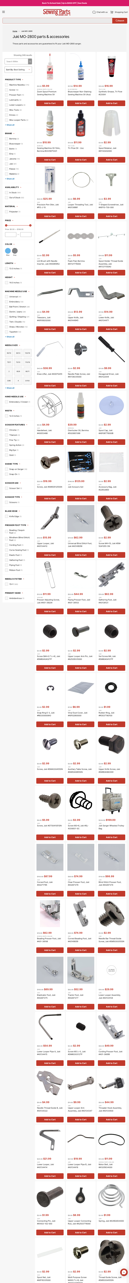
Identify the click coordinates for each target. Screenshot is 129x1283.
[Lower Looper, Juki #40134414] (50, 1152)
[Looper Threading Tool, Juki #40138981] (81, 192)
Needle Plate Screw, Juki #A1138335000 (79, 375)
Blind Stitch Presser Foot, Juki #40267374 (110, 883)
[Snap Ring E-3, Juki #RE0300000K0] (50, 701)
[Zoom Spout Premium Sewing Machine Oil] (50, 79)
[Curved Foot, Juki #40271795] (50, 870)
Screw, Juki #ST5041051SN (49, 825)
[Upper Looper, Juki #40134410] (50, 531)
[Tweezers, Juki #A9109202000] (50, 305)
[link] (17, 84)
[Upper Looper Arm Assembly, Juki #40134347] (81, 1096)
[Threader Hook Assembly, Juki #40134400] (111, 1096)
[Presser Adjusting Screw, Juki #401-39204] (50, 588)
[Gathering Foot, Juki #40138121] (111, 588)
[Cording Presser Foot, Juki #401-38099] (111, 1039)
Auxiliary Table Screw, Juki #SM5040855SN (80, 770)
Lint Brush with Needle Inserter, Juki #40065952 (48, 262)
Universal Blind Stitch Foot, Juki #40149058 (80, 544)
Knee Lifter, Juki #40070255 (49, 374)
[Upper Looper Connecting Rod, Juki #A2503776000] (81, 1209)
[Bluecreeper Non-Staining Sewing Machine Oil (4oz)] (81, 79)
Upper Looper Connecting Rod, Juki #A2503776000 (79, 1222)
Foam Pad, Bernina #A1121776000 (76, 262)
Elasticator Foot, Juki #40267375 (46, 996)
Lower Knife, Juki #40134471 (106, 319)
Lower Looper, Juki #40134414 (45, 1165)
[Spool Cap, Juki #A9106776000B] (111, 418)
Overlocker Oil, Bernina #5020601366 (78, 431)
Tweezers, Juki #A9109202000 (44, 319)
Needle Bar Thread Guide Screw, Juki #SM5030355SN (111, 940)
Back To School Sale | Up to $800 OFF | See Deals (64, 3)
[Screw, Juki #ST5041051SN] (50, 813)
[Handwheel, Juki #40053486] (50, 418)
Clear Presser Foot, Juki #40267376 (78, 883)
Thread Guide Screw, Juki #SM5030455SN (110, 1278)
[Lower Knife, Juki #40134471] (111, 305)
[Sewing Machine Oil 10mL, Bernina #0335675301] (50, 136)
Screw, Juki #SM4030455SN (50, 769)
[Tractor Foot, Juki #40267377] (81, 983)
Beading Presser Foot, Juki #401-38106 (49, 940)
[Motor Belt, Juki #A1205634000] (111, 1152)
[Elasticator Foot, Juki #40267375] (50, 983)
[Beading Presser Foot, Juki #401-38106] (50, 926)
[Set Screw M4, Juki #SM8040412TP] (111, 644)
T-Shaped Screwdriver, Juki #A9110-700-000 (111, 206)
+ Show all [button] (9, 125)
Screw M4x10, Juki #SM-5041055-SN (110, 544)
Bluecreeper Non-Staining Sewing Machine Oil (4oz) (79, 93)
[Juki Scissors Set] (81, 475)
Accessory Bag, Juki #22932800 (108, 488)
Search (121, 21)
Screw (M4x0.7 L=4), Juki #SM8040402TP (48, 657)
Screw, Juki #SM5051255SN (49, 487)
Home (15, 31)
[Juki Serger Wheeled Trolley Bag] (111, 813)
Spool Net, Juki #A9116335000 (44, 1278)
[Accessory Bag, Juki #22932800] (111, 475)
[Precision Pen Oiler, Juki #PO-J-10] (50, 192)
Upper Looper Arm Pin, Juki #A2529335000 (80, 657)
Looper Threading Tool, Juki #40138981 (80, 206)
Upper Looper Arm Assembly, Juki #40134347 (80, 1109)
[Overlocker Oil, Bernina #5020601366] (81, 418)
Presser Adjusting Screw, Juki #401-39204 (48, 601)
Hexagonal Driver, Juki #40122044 (109, 375)
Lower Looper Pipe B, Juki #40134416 (79, 1165)
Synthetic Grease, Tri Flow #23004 (110, 93)
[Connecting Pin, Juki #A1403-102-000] (50, 1209)
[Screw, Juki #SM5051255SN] (50, 475)
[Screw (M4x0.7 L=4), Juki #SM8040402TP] (50, 644)
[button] (3, 12)
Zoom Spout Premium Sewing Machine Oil (46, 93)
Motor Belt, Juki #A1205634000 (106, 1165)
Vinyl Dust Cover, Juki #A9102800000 (77, 714)
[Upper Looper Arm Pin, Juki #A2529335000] (81, 644)
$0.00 (12, 229)
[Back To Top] (125, 1279)
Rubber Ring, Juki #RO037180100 (106, 714)
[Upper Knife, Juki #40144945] (81, 305)
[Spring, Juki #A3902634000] (111, 1209)
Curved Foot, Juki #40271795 (45, 883)
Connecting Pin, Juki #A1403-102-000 (46, 1222)
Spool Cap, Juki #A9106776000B (106, 431)
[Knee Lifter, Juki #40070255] (50, 362)
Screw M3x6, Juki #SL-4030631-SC (78, 827)
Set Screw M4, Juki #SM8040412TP (107, 657)
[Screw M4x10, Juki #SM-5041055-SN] (111, 531)
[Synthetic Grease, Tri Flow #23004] (111, 79)
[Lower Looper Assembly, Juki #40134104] (111, 983)
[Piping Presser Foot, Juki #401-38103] (81, 588)
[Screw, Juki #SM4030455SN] (50, 757)
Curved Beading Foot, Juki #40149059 (79, 940)
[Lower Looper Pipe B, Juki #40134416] (81, 1152)
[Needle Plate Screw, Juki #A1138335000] (81, 362)
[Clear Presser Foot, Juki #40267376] (81, 870)
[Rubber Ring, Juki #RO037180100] (111, 701)
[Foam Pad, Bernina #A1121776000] (81, 249)
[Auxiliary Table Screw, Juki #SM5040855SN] (81, 757)
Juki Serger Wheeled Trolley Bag (111, 827)
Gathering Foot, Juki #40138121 (108, 601)
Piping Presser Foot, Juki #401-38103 (79, 601)
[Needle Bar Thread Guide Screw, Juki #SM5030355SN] (111, 926)
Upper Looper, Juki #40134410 (45, 544)
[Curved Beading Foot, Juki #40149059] (81, 926)
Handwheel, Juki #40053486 (44, 431)
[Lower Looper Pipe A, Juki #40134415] (50, 1039)
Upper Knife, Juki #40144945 (75, 319)
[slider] (6, 225)
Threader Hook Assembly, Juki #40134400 (110, 1109)
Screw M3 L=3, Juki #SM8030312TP (77, 1053)
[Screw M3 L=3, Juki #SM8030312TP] (81, 1039)
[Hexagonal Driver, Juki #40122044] (111, 362)
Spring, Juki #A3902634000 (111, 1221)
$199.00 (20, 229)
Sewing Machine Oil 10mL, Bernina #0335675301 (48, 149)
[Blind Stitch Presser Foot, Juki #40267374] (111, 870)
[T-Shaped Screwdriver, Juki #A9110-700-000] (111, 192)
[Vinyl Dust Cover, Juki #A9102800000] (81, 701)
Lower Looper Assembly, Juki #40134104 (110, 996)
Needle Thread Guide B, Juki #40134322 (50, 1109)
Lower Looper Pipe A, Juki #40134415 (48, 1053)
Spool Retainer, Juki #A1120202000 (107, 149)
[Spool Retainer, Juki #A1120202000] (111, 136)
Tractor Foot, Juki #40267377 (75, 996)
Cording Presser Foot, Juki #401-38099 (110, 1053)
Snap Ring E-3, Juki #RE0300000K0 (46, 714)
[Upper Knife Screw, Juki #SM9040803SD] (111, 757)
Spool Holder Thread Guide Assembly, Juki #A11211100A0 (111, 264)
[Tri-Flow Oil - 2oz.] (81, 136)
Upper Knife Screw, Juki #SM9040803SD (109, 770)
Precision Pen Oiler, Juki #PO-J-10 (48, 206)
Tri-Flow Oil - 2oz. (76, 148)
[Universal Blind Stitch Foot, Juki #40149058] (81, 531)
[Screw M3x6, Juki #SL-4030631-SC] (81, 813)
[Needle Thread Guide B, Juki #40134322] (50, 1096)
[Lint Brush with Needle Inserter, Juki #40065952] (50, 249)
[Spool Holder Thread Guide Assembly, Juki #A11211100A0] (111, 249)
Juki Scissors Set (75, 487)
